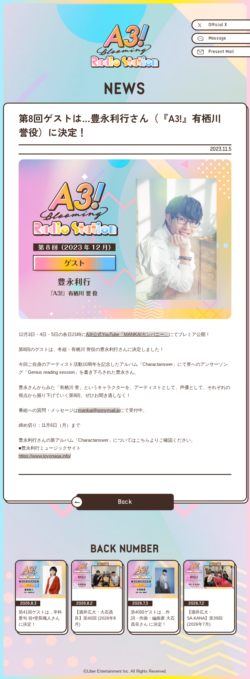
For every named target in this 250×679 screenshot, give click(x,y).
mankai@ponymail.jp (99, 410)
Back (125, 502)
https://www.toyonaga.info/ (45, 455)
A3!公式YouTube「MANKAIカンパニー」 (127, 334)
